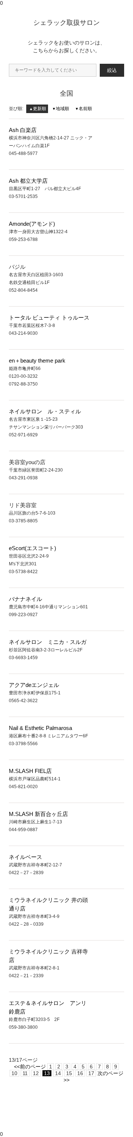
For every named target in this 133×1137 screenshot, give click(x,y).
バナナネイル (25, 599)
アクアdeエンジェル (34, 685)
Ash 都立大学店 (28, 181)
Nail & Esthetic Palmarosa (40, 728)
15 (69, 1073)
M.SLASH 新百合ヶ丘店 (38, 814)
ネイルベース (25, 857)
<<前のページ (30, 1067)
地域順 (60, 108)
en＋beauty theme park (37, 360)
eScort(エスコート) (32, 548)
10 (14, 1073)
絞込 (112, 70)
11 (25, 1073)
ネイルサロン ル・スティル (45, 411)
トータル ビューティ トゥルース (49, 317)
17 (91, 1073)
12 (35, 1073)
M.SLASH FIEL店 (30, 771)
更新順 (37, 108)
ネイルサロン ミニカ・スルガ (47, 642)
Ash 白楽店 (23, 130)
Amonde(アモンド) (32, 224)
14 (58, 1073)
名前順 (83, 108)
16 (80, 1073)
